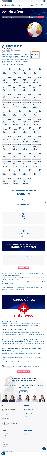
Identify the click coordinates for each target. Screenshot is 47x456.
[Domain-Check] (45, 202)
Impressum (42, 454)
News (24, 1)
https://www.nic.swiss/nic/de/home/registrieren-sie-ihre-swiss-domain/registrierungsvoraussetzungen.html (25, 366)
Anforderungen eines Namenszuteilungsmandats (29, 361)
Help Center (23, 391)
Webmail (33, 1)
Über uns (18, 1)
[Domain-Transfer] (45, 205)
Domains (26, 5)
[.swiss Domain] (45, 208)
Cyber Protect (42, 5)
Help (3, 453)
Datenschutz (36, 454)
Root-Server (19, 5)
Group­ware (36, 5)
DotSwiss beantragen (23, 371)
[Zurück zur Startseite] (7, 5)
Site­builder (31, 5)
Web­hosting (14, 5)
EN (27, 1)
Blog (21, 1)
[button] (44, 448)
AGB (26, 454)
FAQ (11, 1)
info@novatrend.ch (28, 416)
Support (5, 1)
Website (38, 331)
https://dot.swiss (9, 367)
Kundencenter (40, 1)
